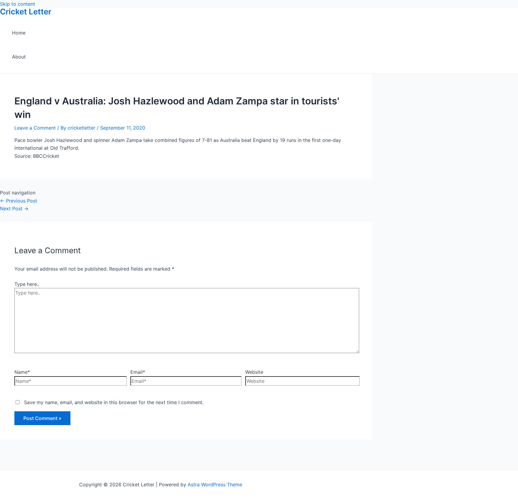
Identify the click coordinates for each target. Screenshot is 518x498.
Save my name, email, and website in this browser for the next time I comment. (114, 402)
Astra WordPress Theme (215, 485)
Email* (137, 372)
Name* (22, 372)
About (19, 57)
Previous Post (18, 201)
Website (254, 372)
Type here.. (26, 284)
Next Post (14, 209)
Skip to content (17, 4)
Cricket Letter (25, 11)
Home (18, 33)
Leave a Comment (35, 128)
